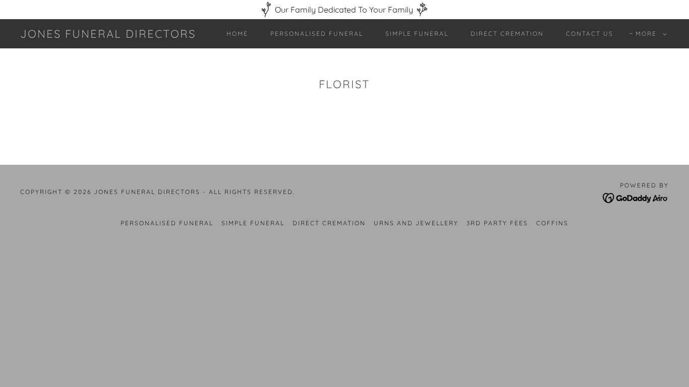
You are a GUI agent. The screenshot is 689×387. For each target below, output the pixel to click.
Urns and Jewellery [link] (416, 223)
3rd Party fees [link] (497, 223)
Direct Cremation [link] (507, 33)
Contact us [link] (589, 33)
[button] (649, 34)
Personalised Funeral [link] (316, 33)
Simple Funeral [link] (416, 33)
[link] (108, 35)
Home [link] (237, 33)
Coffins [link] (552, 223)
